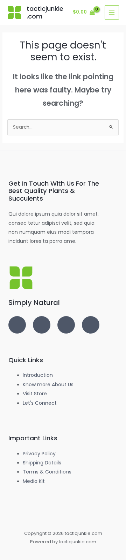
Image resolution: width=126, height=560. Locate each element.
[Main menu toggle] (112, 12)
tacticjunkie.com (45, 12)
